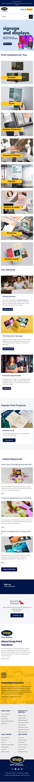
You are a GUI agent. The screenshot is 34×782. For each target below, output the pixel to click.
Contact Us (29, 9)
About (24, 3)
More (2, 494)
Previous (3, 35)
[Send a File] (25, 9)
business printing (21, 300)
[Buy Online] (21, 9)
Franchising (29, 3)
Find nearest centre (16, 1)
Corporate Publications (23, 729)
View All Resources (9, 569)
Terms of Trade (21, 747)
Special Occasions (22, 732)
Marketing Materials (23, 720)
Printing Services (22, 715)
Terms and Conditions (10, 773)
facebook (12, 769)
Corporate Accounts (23, 727)
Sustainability (8, 3)
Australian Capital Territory (7, 744)
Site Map (26, 773)
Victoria (3, 742)
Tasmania (3, 749)
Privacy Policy (21, 749)
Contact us (21, 737)
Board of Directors (5, 714)
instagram (22, 769)
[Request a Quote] (23, 9)
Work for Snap (4, 719)
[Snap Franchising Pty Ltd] (5, 9)
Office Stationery (22, 725)
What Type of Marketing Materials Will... (16, 464)
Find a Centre (21, 742)
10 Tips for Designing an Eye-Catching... (16, 498)
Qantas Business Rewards (7, 721)
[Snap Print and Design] (17, 761)
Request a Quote (22, 740)
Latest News (4, 723)
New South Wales (5, 737)
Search (25, 17)
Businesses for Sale (16, 697)
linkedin (18, 769)
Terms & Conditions (23, 744)
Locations (20, 3)
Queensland (4, 740)
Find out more (17, 611)
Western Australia (5, 751)
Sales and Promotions (23, 722)
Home (3, 3)
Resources (14, 3)
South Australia (5, 747)
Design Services (22, 718)
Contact (17, 4)
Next (31, 35)
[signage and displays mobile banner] (17, 35)
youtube (15, 769)
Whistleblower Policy (23, 751)
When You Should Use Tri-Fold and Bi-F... (16, 532)
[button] (9, 440)
